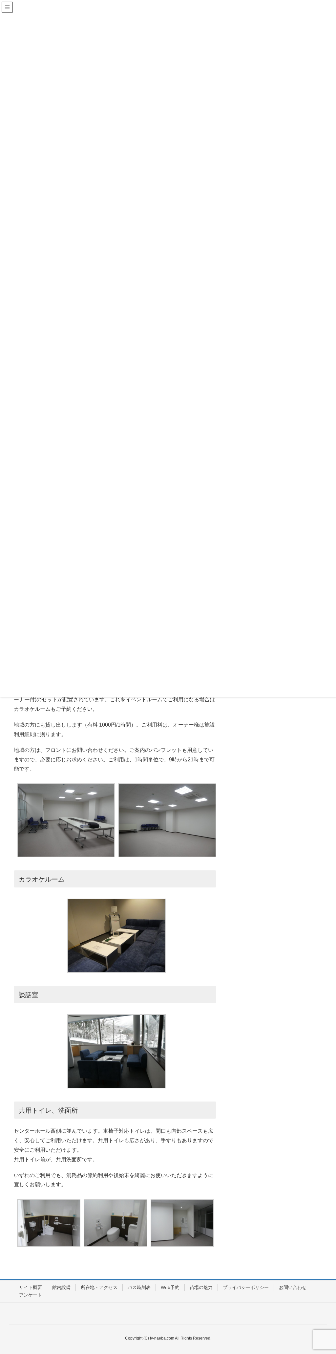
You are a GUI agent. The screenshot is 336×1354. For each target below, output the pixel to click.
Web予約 (170, 1287)
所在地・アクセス (99, 1287)
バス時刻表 (139, 1287)
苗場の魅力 (201, 1287)
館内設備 (61, 1287)
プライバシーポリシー (246, 1287)
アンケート (30, 1295)
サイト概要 (30, 1287)
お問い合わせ (292, 1287)
